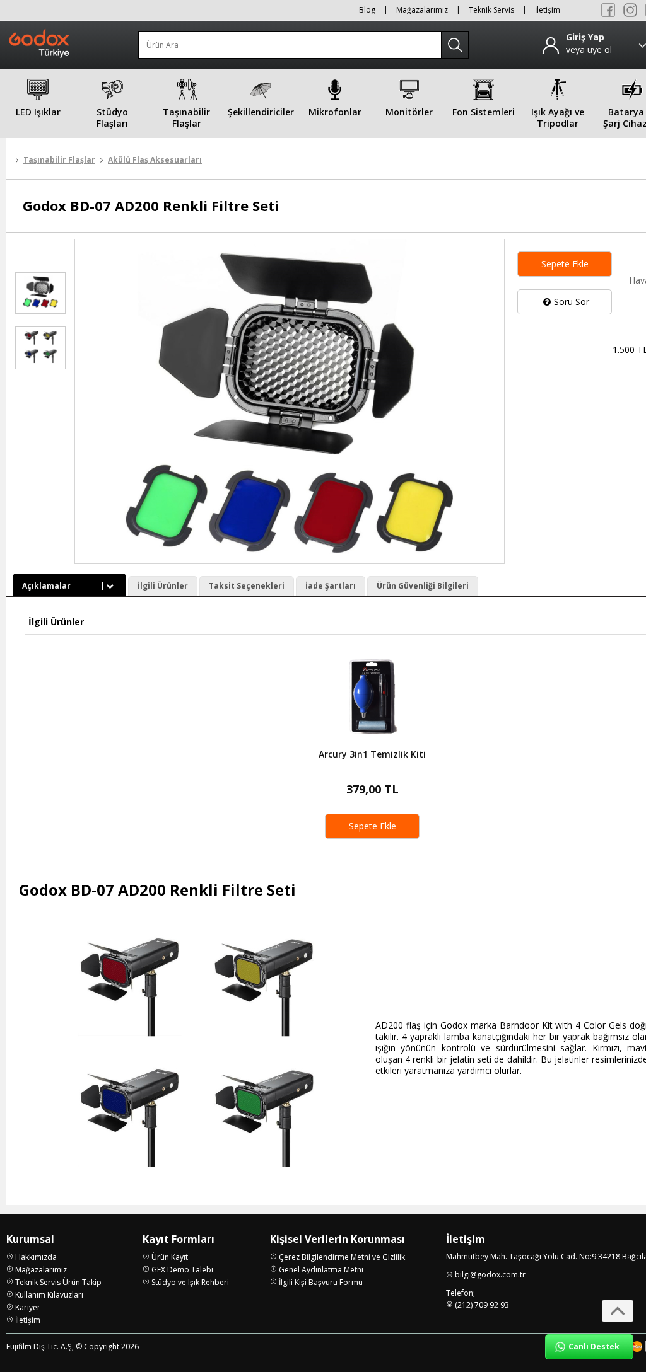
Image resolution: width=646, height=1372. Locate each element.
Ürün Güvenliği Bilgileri (423, 585)
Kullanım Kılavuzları (49, 1294)
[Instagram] (630, 10)
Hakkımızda (36, 1257)
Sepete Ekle (565, 264)
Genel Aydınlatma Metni (321, 1269)
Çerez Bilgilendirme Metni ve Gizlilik (342, 1257)
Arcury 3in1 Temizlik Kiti (372, 754)
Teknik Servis (491, 9)
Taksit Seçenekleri (247, 585)
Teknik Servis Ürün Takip (58, 1282)
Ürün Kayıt (169, 1257)
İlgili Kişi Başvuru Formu (321, 1282)
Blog (367, 9)
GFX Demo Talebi (182, 1269)
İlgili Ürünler (163, 585)
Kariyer (27, 1307)
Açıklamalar (46, 585)
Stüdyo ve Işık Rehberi (190, 1282)
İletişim (547, 9)
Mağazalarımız (422, 9)
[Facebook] (608, 10)
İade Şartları (330, 585)
